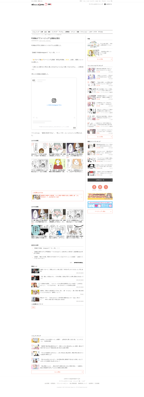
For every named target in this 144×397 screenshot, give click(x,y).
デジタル (100, 31)
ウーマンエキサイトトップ (96, 4)
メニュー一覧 (76, 381)
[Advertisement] (72, 18)
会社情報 (47, 383)
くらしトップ (35, 31)
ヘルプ (83, 381)
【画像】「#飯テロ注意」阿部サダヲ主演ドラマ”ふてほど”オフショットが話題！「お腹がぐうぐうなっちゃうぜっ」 (58, 257)
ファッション (83, 31)
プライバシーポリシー (62, 383)
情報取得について (82, 383)
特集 (89, 38)
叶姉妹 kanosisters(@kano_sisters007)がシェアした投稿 (54, 126)
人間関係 (67, 31)
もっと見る (57, 372)
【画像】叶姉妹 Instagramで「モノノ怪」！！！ (47, 248)
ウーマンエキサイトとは (65, 381)
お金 (45, 31)
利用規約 (53, 383)
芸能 (78, 31)
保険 (49, 31)
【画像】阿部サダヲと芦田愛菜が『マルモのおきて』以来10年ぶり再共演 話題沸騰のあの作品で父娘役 (58, 252)
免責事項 (91, 383)
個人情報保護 (73, 383)
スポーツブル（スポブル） (45, 40)
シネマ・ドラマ (93, 31)
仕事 (42, 31)
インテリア (54, 31)
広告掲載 (97, 383)
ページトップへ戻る (100, 211)
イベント (73, 31)
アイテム (61, 31)
